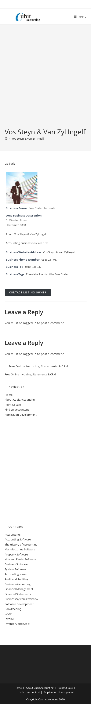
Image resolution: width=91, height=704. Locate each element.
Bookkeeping (13, 609)
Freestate (32, 274)
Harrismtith (50, 208)
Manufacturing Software (20, 549)
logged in (29, 323)
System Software (15, 569)
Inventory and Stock (17, 624)
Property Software (16, 554)
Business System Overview (21, 599)
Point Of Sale (13, 405)
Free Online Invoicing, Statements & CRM (30, 374)
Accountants (13, 534)
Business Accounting (17, 584)
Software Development (19, 604)
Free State (35, 208)
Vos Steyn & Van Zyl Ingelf (27, 138)
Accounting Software (18, 539)
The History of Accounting (21, 544)
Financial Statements (18, 594)
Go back (10, 163)
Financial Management (19, 589)
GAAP (8, 614)
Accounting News (15, 574)
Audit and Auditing (16, 579)
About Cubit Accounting (20, 399)
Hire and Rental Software (20, 559)
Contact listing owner (28, 292)
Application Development (21, 415)
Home (8, 395)
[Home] (6, 138)
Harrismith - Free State (53, 274)
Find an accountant (17, 409)
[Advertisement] (45, 79)
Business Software (16, 564)
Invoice (9, 619)
